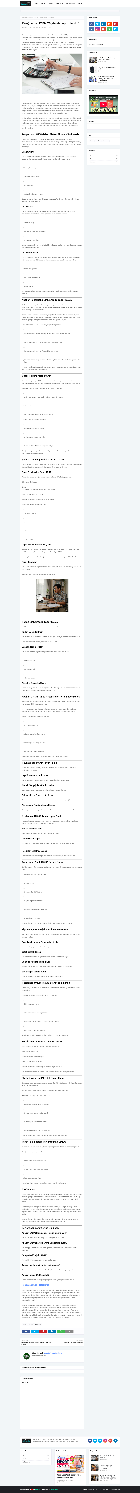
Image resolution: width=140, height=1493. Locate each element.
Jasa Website (54, 1489)
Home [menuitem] (36, 3)
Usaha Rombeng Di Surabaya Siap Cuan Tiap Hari (106, 58)
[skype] (115, 29)
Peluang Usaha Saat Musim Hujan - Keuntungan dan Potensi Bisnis (106, 78)
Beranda (24, 17)
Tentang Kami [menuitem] (70, 3)
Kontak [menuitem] (80, 3)
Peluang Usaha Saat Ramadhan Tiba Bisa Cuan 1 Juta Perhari (108, 1466)
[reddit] (109, 24)
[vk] (91, 29)
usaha (31, 1324)
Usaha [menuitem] (50, 3)
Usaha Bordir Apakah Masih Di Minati (108, 1456)
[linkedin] (103, 24)
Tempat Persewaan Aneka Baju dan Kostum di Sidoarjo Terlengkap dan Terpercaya (108, 1477)
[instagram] (97, 29)
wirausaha (38, 1324)
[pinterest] (115, 24)
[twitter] (97, 24)
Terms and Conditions (87, 1489)
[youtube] (103, 29)
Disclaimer (106, 1489)
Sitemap (98, 1489)
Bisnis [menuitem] (43, 3)
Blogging (37, 1489)
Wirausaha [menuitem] (59, 3)
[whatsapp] (109, 29)
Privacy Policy (116, 1489)
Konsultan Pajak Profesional (35, 1285)
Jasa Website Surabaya (96, 44)
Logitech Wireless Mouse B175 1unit (107, 68)
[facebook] (91, 24)
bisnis (29, 17)
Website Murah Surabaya (30, 27)
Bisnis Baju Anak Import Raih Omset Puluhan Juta (69, 1476)
